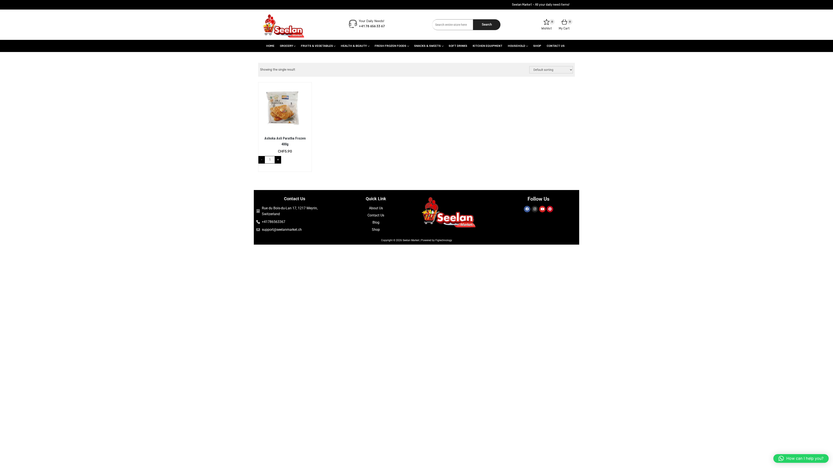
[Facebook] (527, 209)
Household (516, 45)
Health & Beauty (354, 45)
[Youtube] (542, 209)
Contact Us (556, 45)
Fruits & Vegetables (317, 45)
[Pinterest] (550, 209)
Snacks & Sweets (427, 45)
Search (487, 24)
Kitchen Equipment (487, 45)
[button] (801, 458)
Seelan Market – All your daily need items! (540, 4)
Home (270, 45)
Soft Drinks (458, 45)
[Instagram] (534, 209)
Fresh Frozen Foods (390, 45)
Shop (537, 45)
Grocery (286, 45)
